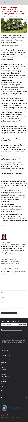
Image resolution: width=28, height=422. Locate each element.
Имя (2, 292)
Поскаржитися (5, 376)
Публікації (4, 350)
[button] (24, 2)
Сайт (2, 302)
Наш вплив (4, 353)
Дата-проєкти (5, 355)
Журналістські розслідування (10, 348)
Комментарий (5, 274)
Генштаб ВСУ (17, 45)
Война (3, 225)
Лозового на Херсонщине (14, 218)
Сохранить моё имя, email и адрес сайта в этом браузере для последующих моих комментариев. (13, 308)
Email (2, 297)
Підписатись (22, 324)
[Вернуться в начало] (10, 2)
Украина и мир (13, 16)
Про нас (3, 374)
